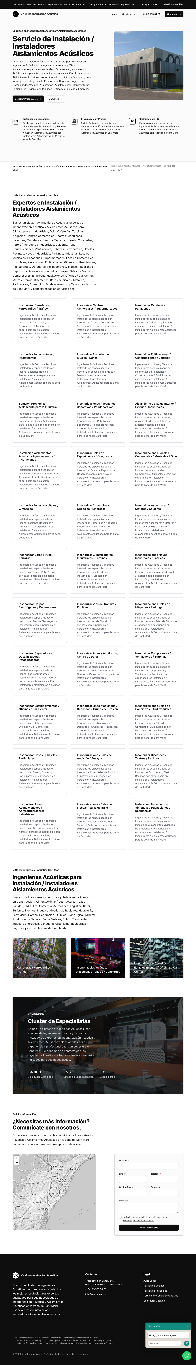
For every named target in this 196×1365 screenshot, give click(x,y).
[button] (54, 1192)
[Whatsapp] (186, 1355)
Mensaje (124, 1200)
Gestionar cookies (173, 4)
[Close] (187, 1326)
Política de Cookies (153, 1285)
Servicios (127, 14)
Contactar (172, 14)
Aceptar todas (149, 4)
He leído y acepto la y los (146, 1219)
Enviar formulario (149, 1227)
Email (122, 1173)
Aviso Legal (149, 1280)
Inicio (114, 14)
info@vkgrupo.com (95, 1294)
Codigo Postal (127, 1187)
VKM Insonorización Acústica (39, 13)
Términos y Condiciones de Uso (138, 1220)
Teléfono (156, 1173)
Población (157, 1187)
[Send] (186, 1343)
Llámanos (54, 99)
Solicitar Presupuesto (26, 99)
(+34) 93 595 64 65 (95, 1289)
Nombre (124, 1160)
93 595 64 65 (153, 14)
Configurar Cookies (154, 1300)
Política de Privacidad (154, 1217)
